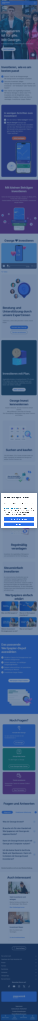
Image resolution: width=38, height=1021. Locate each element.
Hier (27, 508)
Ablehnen (19, 524)
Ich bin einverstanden (19, 519)
